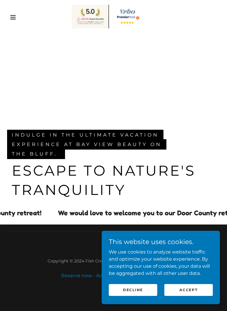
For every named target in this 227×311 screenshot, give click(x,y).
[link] (108, 16)
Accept (188, 290)
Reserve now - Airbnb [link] (86, 275)
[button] (13, 17)
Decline (133, 290)
